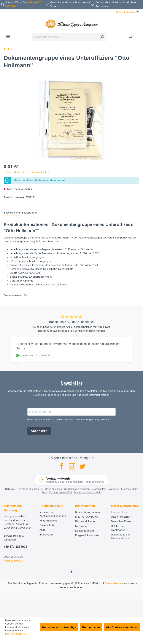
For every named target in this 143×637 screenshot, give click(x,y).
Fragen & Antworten (87, 535)
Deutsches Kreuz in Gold (87, 492)
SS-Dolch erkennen (51, 489)
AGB (42, 529)
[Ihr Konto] (130, 36)
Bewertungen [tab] (29, 212)
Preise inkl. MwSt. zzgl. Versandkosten (26, 171)
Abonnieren (39, 430)
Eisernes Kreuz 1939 (60, 492)
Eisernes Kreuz (120, 511)
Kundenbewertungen (87, 511)
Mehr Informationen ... (16, 634)
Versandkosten (114, 583)
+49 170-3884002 (15, 546)
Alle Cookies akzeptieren (122, 627)
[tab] (12, 213)
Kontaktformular (13, 560)
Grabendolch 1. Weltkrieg (105, 489)
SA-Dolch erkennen (28, 489)
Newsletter (81, 525)
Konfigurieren (91, 627)
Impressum (46, 534)
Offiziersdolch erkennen (77, 489)
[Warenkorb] (137, 35)
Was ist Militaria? (121, 516)
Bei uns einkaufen (85, 521)
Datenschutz (46, 525)
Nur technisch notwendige (59, 627)
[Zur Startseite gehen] (71, 24)
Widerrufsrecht (48, 520)
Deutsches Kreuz (121, 521)
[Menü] (8, 36)
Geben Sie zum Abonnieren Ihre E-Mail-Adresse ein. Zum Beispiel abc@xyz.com (68, 419)
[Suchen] (102, 37)
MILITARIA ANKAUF (87, 516)
